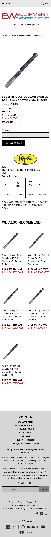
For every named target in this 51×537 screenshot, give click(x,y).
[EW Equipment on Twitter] (36, 513)
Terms (37, 502)
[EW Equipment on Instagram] (46, 513)
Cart (47, 3)
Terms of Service (18, 505)
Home (4, 35)
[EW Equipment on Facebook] (41, 513)
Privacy (30, 502)
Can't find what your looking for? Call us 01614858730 (24, 508)
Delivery (12, 502)
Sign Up (44, 489)
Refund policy (32, 505)
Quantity (5, 130)
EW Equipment (26, 521)
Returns (21, 502)
